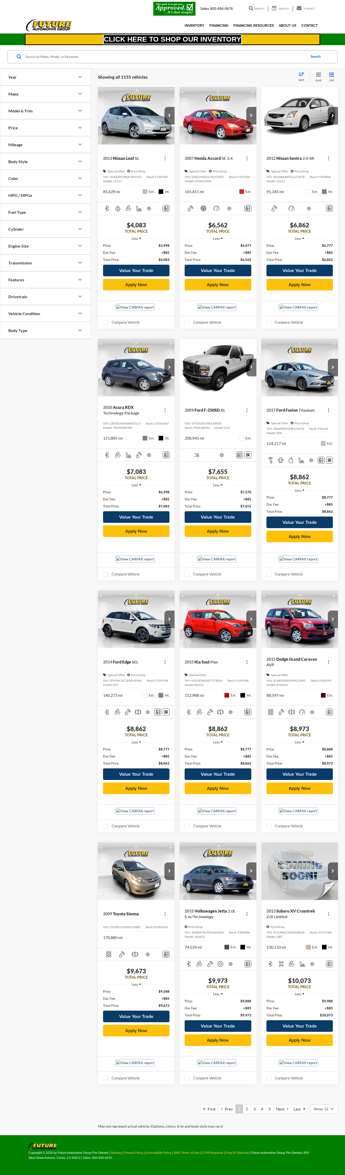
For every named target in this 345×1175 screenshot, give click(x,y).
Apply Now (136, 284)
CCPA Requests (212, 1153)
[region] (136, 252)
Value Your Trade (136, 270)
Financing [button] (218, 25)
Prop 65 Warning (237, 1153)
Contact (309, 25)
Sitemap (116, 1153)
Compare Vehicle (126, 322)
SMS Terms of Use (186, 1153)
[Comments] (166, 208)
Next (281, 1108)
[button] (169, 116)
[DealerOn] (43, 1146)
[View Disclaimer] (149, 208)
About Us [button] (287, 25)
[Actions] (165, 158)
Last (298, 1108)
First (210, 1108)
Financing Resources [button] (253, 25)
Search (316, 56)
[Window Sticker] (247, 454)
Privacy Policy (133, 1153)
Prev (228, 1108)
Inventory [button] (194, 25)
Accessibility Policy (158, 1153)
